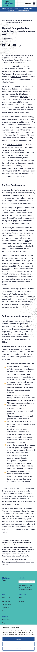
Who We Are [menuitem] (6, 598)
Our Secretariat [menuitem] (7, 604)
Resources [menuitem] (5, 616)
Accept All (18, 639)
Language (27, 3)
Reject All (18, 648)
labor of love (16, 77)
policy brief (24, 97)
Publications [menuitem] (6, 619)
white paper (24, 122)
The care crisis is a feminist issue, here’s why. (17, 560)
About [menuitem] (4, 594)
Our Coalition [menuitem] (6, 601)
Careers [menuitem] (4, 611)
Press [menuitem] (20, 598)
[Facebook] (14, 45)
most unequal (12, 195)
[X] (9, 45)
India (27, 241)
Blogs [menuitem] (3, 623)
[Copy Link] (20, 45)
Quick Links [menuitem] (22, 594)
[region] (18, 638)
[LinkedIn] (3, 45)
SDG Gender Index (14, 145)
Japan (4, 230)
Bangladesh (6, 243)
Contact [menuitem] (21, 601)
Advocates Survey (23, 10)
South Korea (15, 230)
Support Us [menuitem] (5, 607)
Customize (18, 644)
